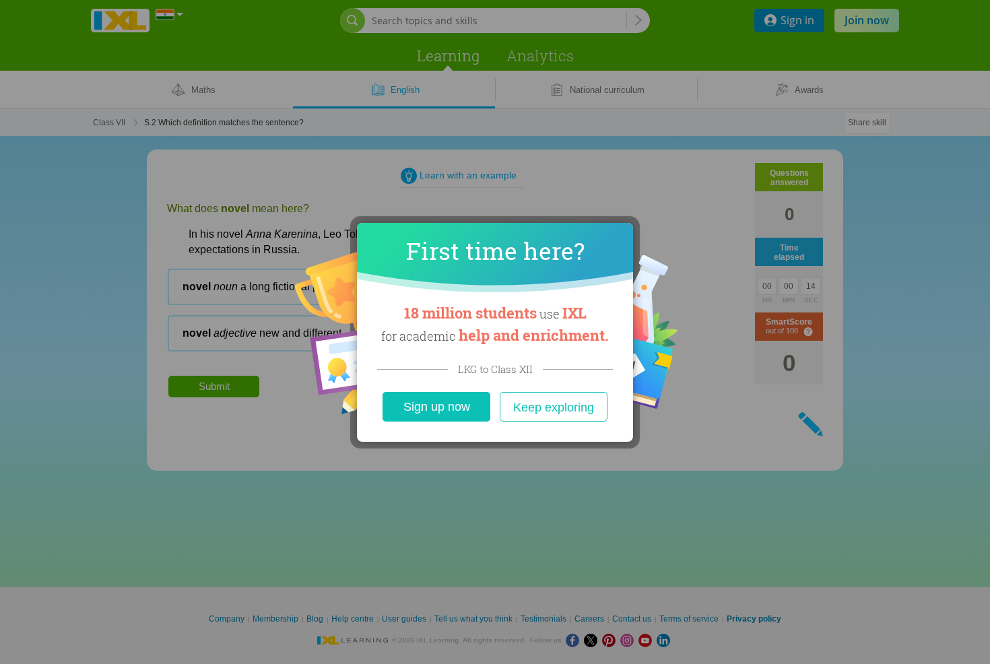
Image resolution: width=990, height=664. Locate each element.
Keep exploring (553, 407)
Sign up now (436, 406)
